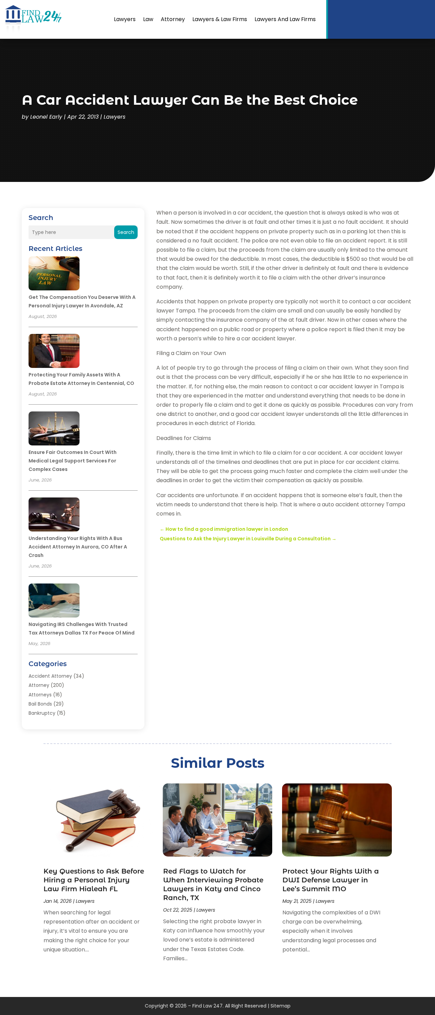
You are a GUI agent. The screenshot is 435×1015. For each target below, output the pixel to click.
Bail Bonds (40, 703)
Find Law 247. (208, 1005)
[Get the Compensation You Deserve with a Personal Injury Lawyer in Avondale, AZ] (54, 274)
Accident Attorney (50, 676)
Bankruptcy (42, 713)
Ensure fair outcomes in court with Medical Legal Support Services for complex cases (73, 461)
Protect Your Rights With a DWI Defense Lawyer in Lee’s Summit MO (330, 880)
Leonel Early (46, 117)
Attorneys (40, 694)
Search (126, 232)
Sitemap (281, 1005)
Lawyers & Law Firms (219, 19)
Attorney (173, 19)
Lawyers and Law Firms (285, 19)
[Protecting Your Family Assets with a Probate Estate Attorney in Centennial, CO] (54, 352)
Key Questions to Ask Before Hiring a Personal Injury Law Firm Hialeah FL (94, 880)
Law (148, 19)
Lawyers (125, 19)
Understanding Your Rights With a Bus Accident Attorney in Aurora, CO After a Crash (78, 547)
